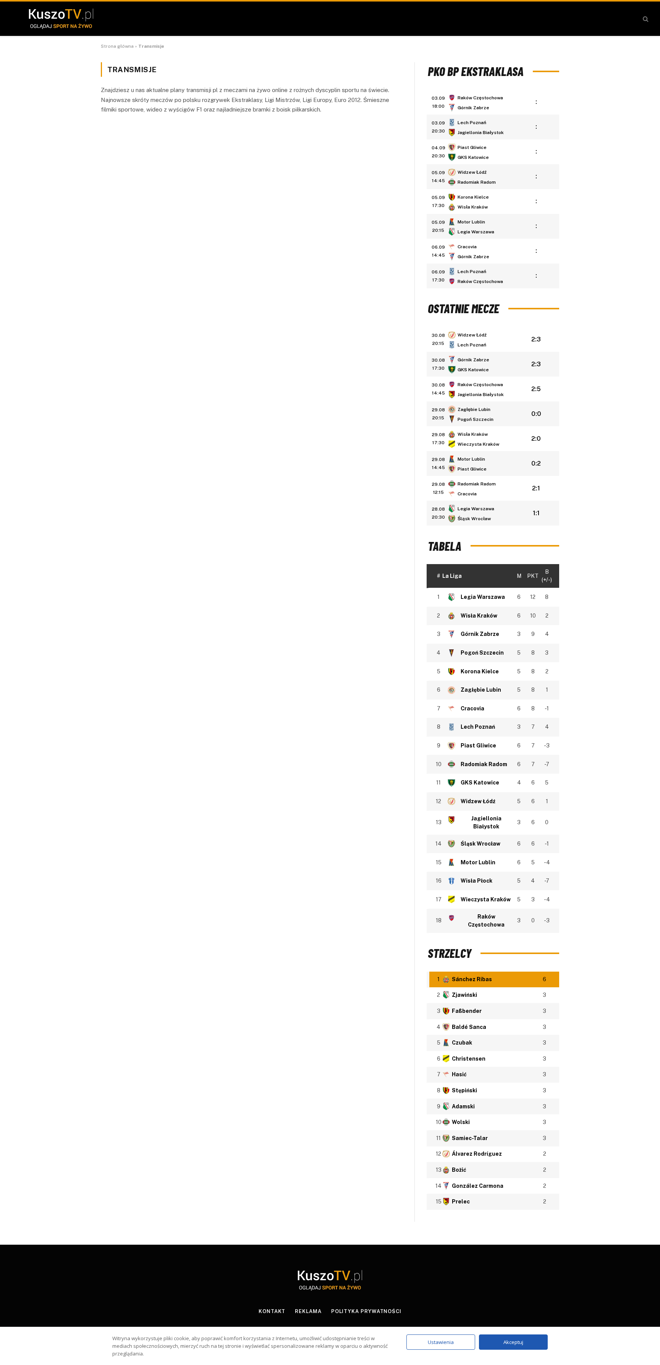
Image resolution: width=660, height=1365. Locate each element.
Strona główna (117, 46)
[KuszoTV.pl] (61, 18)
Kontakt (272, 1311)
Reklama (308, 1311)
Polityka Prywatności (366, 1311)
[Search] (645, 18)
